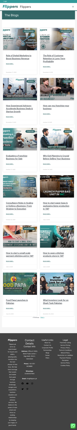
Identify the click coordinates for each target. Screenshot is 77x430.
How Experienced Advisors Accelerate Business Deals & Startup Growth (19, 109)
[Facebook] (22, 384)
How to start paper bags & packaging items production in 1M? (56, 206)
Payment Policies (65, 358)
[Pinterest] (27, 390)
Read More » (10, 64)
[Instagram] (32, 384)
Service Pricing (65, 345)
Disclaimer (65, 360)
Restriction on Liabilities (65, 355)
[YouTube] (27, 384)
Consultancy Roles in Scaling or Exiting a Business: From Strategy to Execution (19, 206)
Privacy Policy (65, 348)
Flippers (25, 6)
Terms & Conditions (65, 350)
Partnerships (47, 350)
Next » (43, 317)
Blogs (47, 353)
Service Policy (65, 363)
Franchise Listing (65, 342)
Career (47, 355)
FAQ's (47, 358)
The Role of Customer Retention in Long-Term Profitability (54, 58)
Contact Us (47, 345)
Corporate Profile (47, 348)
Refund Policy (65, 353)
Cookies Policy (65, 365)
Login (5, 1)
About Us (47, 342)
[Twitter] (22, 390)
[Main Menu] (73, 7)
